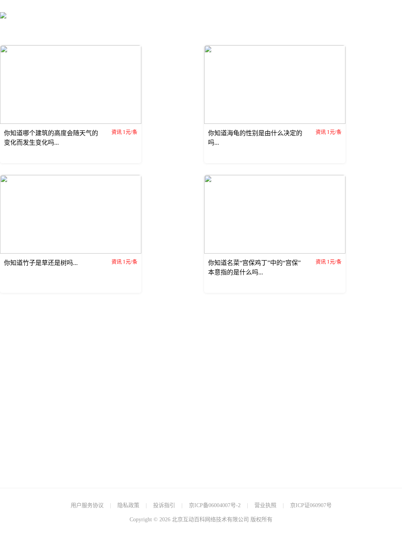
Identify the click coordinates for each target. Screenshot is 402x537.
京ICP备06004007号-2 (215, 505)
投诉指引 (164, 505)
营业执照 (265, 505)
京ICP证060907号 (311, 505)
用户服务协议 (87, 505)
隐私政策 (128, 505)
